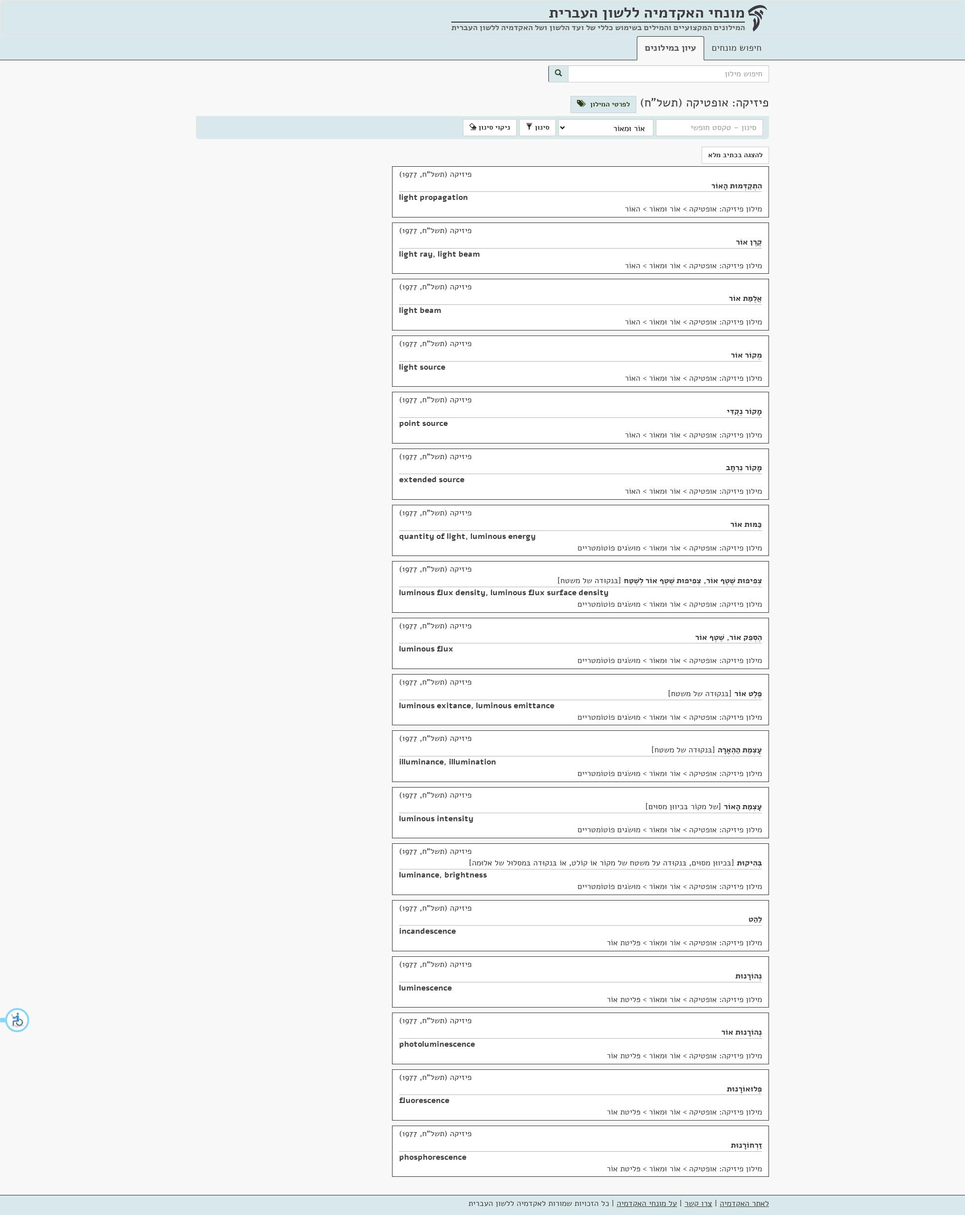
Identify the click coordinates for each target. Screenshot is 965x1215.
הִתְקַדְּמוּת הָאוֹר (736, 185)
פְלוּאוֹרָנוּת (744, 1088)
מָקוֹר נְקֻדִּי (744, 411)
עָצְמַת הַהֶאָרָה (740, 749)
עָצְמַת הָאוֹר (743, 806)
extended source (431, 479)
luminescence (425, 987)
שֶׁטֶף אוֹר (709, 637)
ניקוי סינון (493, 127)
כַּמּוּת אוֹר (746, 524)
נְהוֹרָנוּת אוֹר (741, 1032)
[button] (15, 1020)
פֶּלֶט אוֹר (748, 693)
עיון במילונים (670, 48)
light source (422, 367)
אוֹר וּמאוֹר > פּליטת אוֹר (644, 942)
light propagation (433, 197)
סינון (541, 127)
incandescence (427, 931)
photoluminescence (437, 1044)
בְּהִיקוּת (749, 862)
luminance (419, 874)
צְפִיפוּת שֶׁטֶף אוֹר (734, 580)
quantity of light (432, 536)
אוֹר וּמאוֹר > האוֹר (653, 208)
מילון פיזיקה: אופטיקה (725, 208)
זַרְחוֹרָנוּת (746, 1145)
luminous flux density (442, 592)
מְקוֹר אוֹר (746, 355)
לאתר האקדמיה (744, 1203)
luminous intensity (436, 818)
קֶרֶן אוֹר (749, 242)
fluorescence (424, 1100)
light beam (459, 254)
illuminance (421, 761)
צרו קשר (698, 1203)
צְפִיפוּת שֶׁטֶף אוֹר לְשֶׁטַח (662, 580)
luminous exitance (435, 705)
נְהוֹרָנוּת (748, 975)
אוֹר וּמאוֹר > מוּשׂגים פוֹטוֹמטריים (629, 548)
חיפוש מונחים (736, 48)
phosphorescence (432, 1157)
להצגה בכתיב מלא (735, 155)
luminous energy (503, 536)
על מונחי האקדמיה (647, 1203)
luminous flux (426, 648)
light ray (416, 254)
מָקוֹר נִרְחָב (744, 467)
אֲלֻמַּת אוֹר (745, 298)
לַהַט (755, 919)
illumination (472, 761)
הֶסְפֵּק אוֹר (745, 637)
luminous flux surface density (550, 592)
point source (423, 423)
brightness (465, 874)
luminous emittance (515, 705)
